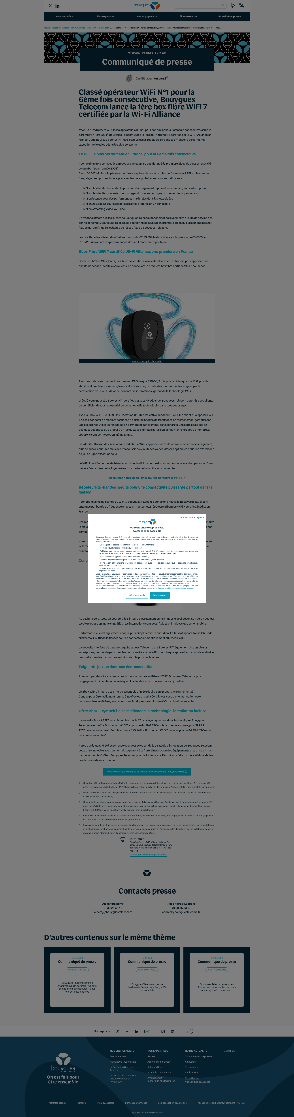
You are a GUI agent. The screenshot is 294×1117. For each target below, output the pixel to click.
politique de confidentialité (166, 588)
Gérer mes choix (137, 595)
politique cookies (186, 588)
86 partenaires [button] (125, 537)
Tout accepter (159, 595)
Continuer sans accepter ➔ (191, 517)
